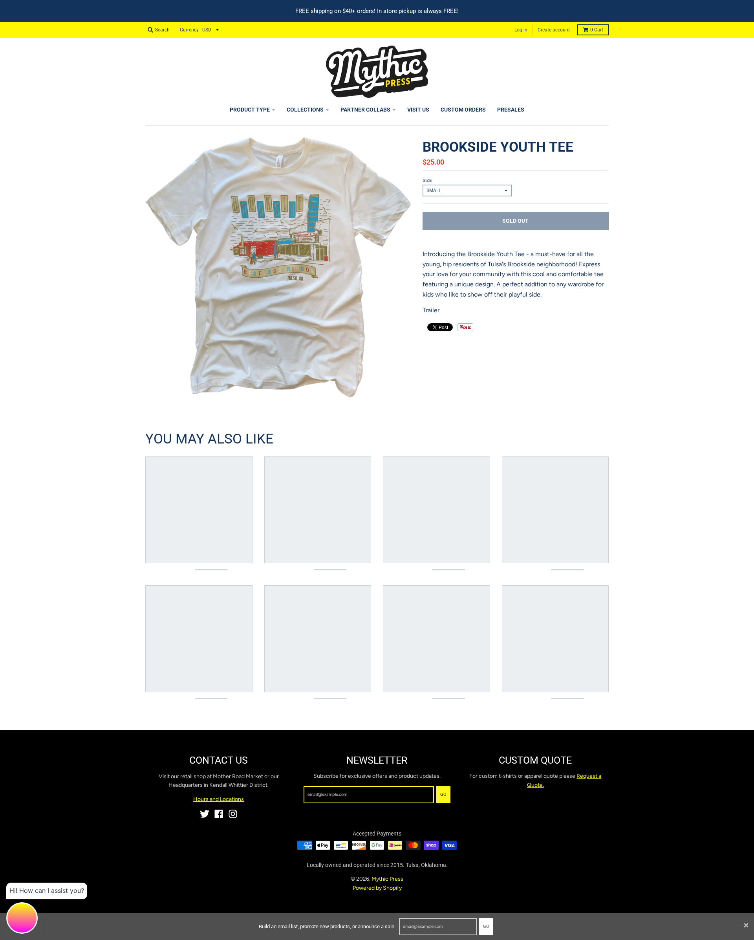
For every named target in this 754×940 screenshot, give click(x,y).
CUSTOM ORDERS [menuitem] (463, 109)
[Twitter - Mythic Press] (204, 814)
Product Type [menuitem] (250, 109)
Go (486, 926)
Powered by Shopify (377, 888)
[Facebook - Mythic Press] (218, 814)
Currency (189, 30)
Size (427, 180)
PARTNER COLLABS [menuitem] (365, 109)
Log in (520, 30)
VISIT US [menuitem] (418, 109)
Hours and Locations (218, 799)
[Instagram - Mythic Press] (233, 814)
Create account (554, 30)
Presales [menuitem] (510, 109)
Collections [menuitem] (305, 109)
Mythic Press (387, 879)
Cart (596, 30)
